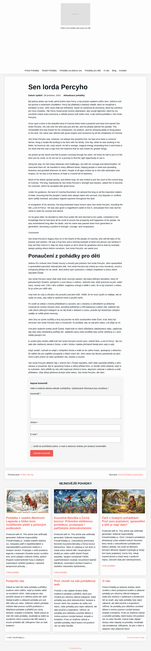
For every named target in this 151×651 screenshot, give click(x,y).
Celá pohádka (12, 572)
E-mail (34, 434)
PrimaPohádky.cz (18, 637)
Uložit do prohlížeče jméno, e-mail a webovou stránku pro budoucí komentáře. (70, 446)
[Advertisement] (75, 50)
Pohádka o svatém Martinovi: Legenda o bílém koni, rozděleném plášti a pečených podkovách (26, 523)
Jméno (34, 422)
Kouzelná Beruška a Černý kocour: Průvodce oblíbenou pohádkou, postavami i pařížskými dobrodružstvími (73, 523)
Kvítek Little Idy (27, 475)
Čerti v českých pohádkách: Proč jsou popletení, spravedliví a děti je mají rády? (123, 521)
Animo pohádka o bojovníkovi (130, 475)
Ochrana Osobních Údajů (135, 637)
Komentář (35, 393)
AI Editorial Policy (75, 648)
